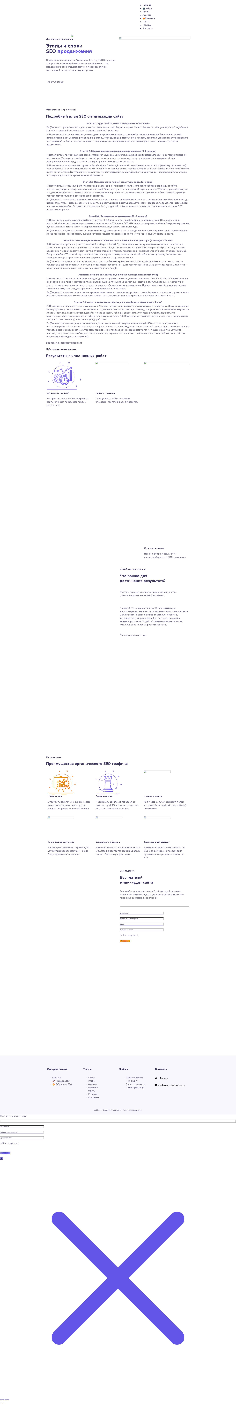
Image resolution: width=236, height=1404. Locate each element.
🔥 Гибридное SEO (62, 1084)
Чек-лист (93, 1087)
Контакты (147, 28)
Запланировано (134, 1077)
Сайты (145, 21)
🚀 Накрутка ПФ (61, 1081)
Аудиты (146, 15)
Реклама (147, 25)
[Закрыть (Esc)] (8, 1399)
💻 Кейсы (147, 8)
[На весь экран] (3, 1399)
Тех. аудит (132, 1081)
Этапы (145, 11)
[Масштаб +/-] (1, 1399)
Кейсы (91, 1077)
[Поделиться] (6, 1399)
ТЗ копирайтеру (134, 1087)
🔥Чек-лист (148, 18)
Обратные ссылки (135, 1084)
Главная (146, 5)
